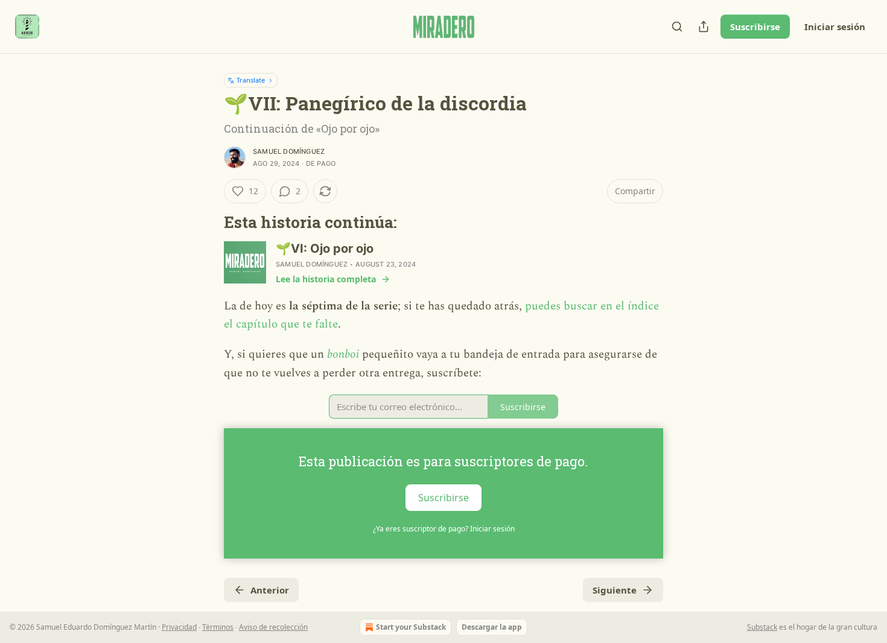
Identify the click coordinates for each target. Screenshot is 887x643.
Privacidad (179, 627)
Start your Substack (411, 627)
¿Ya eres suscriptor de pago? (444, 529)
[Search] (677, 26)
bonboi (343, 354)
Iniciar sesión (834, 27)
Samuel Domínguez (289, 151)
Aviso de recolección (273, 627)
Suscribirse (755, 27)
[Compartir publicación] (703, 26)
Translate (251, 79)
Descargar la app (492, 627)
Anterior (269, 590)
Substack (762, 627)
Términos (218, 627)
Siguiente (615, 590)
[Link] (207, 222)
